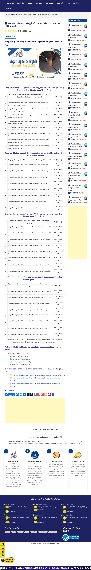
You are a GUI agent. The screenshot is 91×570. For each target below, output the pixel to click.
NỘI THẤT (39, 3)
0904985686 (70, 511)
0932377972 (74, 40)
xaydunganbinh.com (24, 359)
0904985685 (74, 202)
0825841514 (74, 30)
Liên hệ (14, 531)
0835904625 (74, 59)
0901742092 (74, 69)
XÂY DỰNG (49, 3)
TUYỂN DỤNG (77, 3)
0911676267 (12, 522)
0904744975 (74, 50)
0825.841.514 (30, 342)
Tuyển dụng (34, 531)
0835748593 (74, 108)
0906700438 (74, 159)
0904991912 (74, 79)
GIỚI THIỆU (20, 3)
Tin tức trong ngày (52, 531)
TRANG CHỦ (10, 3)
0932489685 (74, 149)
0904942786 (74, 120)
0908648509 (74, 168)
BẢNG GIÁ (60, 3)
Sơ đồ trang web (43, 531)
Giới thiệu (7, 531)
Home (7, 14)
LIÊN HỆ (8, 9)
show (13, 36)
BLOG (68, 3)
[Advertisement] (35, 411)
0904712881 (74, 181)
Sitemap (26, 531)
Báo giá (20, 531)
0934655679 (74, 193)
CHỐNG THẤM (14, 14)
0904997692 (74, 130)
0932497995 (74, 88)
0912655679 (74, 98)
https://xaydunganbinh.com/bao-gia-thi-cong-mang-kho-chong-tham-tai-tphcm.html (38, 375)
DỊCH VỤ (29, 3)
